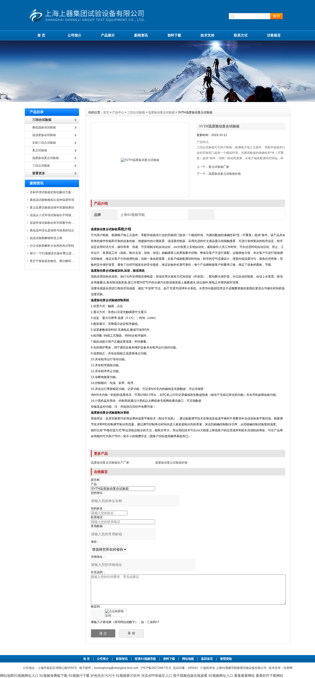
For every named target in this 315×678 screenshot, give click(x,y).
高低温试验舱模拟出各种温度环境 (52, 200)
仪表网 (288, 668)
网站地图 (188, 659)
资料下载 (174, 35)
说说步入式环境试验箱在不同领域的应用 (56, 215)
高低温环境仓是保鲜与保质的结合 (52, 230)
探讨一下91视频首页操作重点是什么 (54, 253)
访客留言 (274, 35)
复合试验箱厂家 (218, 167)
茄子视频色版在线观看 (190, 676)
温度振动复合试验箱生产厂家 (110, 462)
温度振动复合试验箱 (161, 112)
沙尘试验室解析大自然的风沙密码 (52, 245)
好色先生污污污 (103, 676)
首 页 (41, 35)
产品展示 (108, 35)
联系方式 (241, 35)
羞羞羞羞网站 (244, 676)
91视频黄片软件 (128, 676)
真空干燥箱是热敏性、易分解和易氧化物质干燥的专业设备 (68, 261)
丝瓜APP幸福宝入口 (156, 676)
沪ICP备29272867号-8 (156, 668)
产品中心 (118, 112)
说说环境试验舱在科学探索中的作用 (53, 223)
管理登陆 (226, 659)
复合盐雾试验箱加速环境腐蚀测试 (52, 207)
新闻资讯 (141, 35)
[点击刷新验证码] (116, 613)
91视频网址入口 (26, 676)
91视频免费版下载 (53, 676)
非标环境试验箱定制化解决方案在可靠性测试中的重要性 (67, 192)
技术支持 (207, 35)
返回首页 (207, 659)
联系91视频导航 (145, 659)
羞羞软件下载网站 (269, 676)
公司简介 (74, 35)
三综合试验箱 (136, 112)
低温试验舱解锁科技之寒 (46, 238)
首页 (106, 112)
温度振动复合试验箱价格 (224, 173)
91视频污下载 (79, 676)
